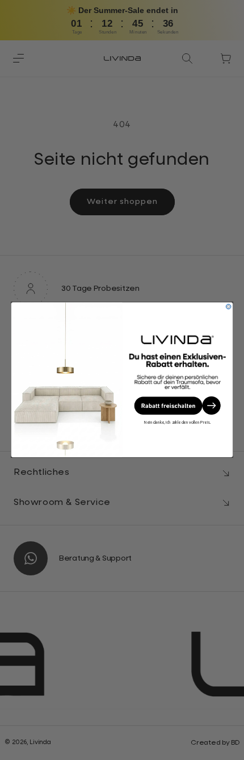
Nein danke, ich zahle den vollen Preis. (177, 422)
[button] (177, 405)
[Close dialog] (228, 307)
